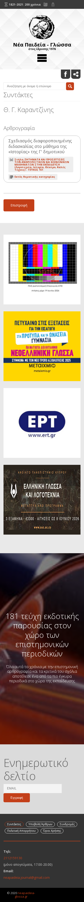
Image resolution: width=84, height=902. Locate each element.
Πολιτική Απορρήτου (21, 831)
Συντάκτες (14, 824)
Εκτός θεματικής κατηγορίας (34, 176)
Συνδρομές (67, 824)
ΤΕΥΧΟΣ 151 (41, 164)
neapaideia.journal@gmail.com (27, 877)
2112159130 (13, 858)
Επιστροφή (18, 205)
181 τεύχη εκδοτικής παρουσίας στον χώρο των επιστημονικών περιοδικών (42, 635)
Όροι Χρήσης (52, 831)
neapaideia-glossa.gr (25, 895)
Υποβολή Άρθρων (40, 824)
